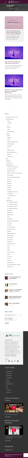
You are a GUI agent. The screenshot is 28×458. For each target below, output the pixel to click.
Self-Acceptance (10, 143)
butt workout (7, 343)
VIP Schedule (10, 193)
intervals (15, 348)
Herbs (8, 121)
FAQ (7, 386)
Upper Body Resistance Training (13, 264)
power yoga (17, 351)
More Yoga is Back (13, 283)
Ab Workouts (9, 210)
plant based (7, 351)
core (16, 344)
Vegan (8, 129)
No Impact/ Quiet (10, 252)
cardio (12, 343)
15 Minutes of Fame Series (12, 166)
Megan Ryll (12, 456)
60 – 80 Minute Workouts (12, 208)
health (6, 348)
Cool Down (9, 225)
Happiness (9, 137)
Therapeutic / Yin (10, 262)
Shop (7, 388)
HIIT (9, 348)
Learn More (7, 416)
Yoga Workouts (9, 200)
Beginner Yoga (10, 214)
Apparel (8, 389)
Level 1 (8, 245)
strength (11, 352)
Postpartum (8, 160)
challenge (16, 343)
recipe (8, 352)
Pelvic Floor (9, 185)
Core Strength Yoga (11, 227)
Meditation (9, 183)
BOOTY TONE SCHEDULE (14, 303)
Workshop (9, 154)
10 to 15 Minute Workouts (12, 202)
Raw (8, 125)
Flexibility (9, 231)
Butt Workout (10, 218)
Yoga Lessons (10, 156)
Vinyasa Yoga (10, 266)
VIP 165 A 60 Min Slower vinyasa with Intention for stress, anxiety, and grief (13, 33)
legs (12, 350)
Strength (9, 189)
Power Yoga (9, 256)
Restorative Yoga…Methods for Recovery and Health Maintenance (14, 91)
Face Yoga (9, 179)
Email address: (9, 318)
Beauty (8, 135)
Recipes (8, 127)
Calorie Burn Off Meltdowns (13, 220)
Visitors (8, 198)
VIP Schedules (9, 373)
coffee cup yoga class (10, 344)
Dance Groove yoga (11, 229)
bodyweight (9, 341)
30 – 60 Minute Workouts (12, 206)
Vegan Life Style (10, 150)
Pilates (8, 254)
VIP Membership (9, 371)
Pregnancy (9, 187)
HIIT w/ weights (10, 235)
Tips (8, 148)
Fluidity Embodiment (11, 233)
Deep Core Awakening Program (13, 177)
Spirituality (9, 146)
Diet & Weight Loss (9, 119)
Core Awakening (11, 195)
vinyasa (15, 354)
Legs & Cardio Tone (11, 243)
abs (6, 341)
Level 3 (8, 250)
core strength (8, 346)
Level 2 (8, 248)
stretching (15, 352)
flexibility (17, 346)
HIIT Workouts (10, 237)
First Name (8, 315)
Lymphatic (9, 181)
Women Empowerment (12, 152)
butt (17, 341)
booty (14, 341)
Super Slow (9, 260)
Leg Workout (9, 241)
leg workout (16, 350)
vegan (11, 354)
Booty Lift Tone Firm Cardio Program (14, 173)
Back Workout (10, 212)
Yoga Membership (9, 165)
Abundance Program (11, 168)
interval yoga (7, 350)
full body (7, 347)
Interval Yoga (10, 239)
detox (12, 346)
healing (18, 347)
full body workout (12, 347)
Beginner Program (11, 171)
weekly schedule (10, 355)
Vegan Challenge (10, 131)
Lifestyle (7, 133)
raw (5, 352)
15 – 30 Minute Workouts (12, 204)
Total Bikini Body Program (12, 191)
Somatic (9, 258)
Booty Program (10, 175)
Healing (9, 122)
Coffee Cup (9, 223)
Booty (8, 216)
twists (19, 352)
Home (12, 8)
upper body (7, 354)
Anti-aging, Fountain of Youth (12, 117)
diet (15, 346)
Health (8, 139)
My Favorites (8, 392)
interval (12, 348)
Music (7, 158)
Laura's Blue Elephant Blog (12, 141)
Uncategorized (9, 162)
